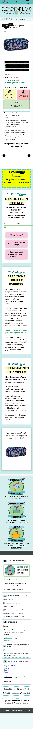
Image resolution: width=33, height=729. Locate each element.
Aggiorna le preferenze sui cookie (14, 616)
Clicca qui (8, 653)
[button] (5, 31)
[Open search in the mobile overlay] (16, 2)
